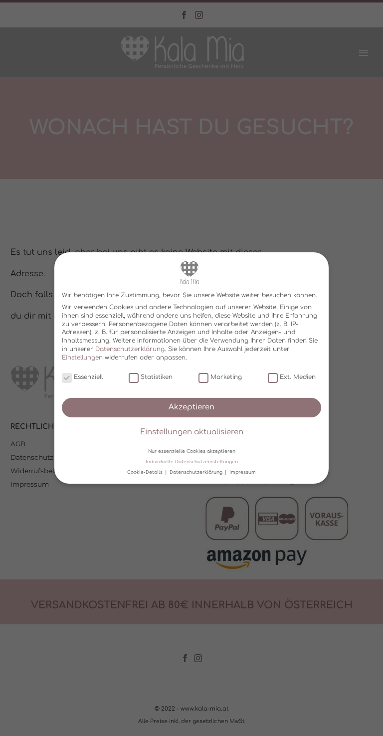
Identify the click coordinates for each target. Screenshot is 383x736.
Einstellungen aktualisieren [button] (191, 432)
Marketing (226, 376)
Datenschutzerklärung (130, 349)
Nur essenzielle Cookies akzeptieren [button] (191, 450)
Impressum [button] (242, 472)
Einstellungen (82, 357)
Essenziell (88, 376)
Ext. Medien (298, 376)
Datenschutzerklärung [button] (197, 472)
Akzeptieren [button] (191, 407)
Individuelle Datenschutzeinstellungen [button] (192, 461)
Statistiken (157, 376)
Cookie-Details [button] (145, 472)
